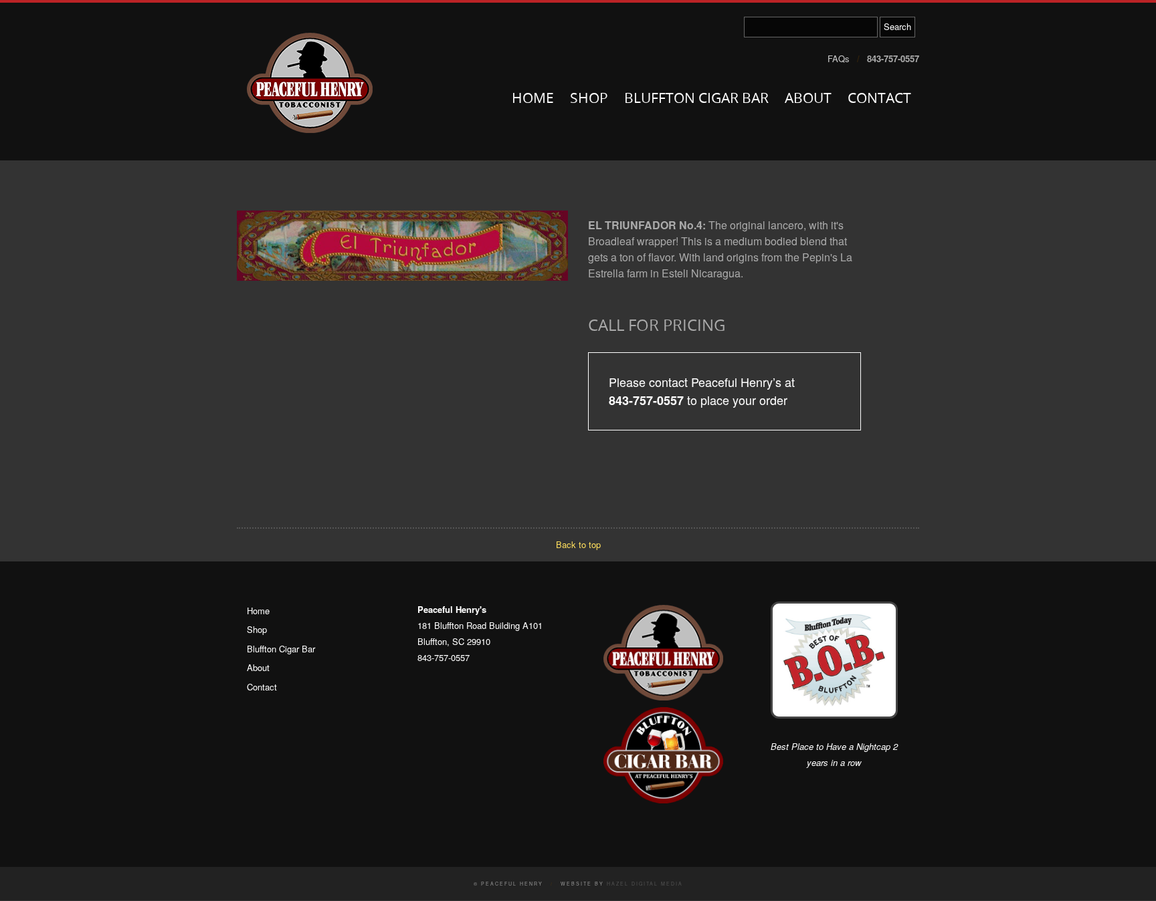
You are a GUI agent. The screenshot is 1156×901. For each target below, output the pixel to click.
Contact (879, 99)
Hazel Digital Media (645, 883)
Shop (589, 99)
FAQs (839, 58)
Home (533, 99)
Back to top (578, 544)
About (808, 99)
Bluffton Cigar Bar (696, 99)
